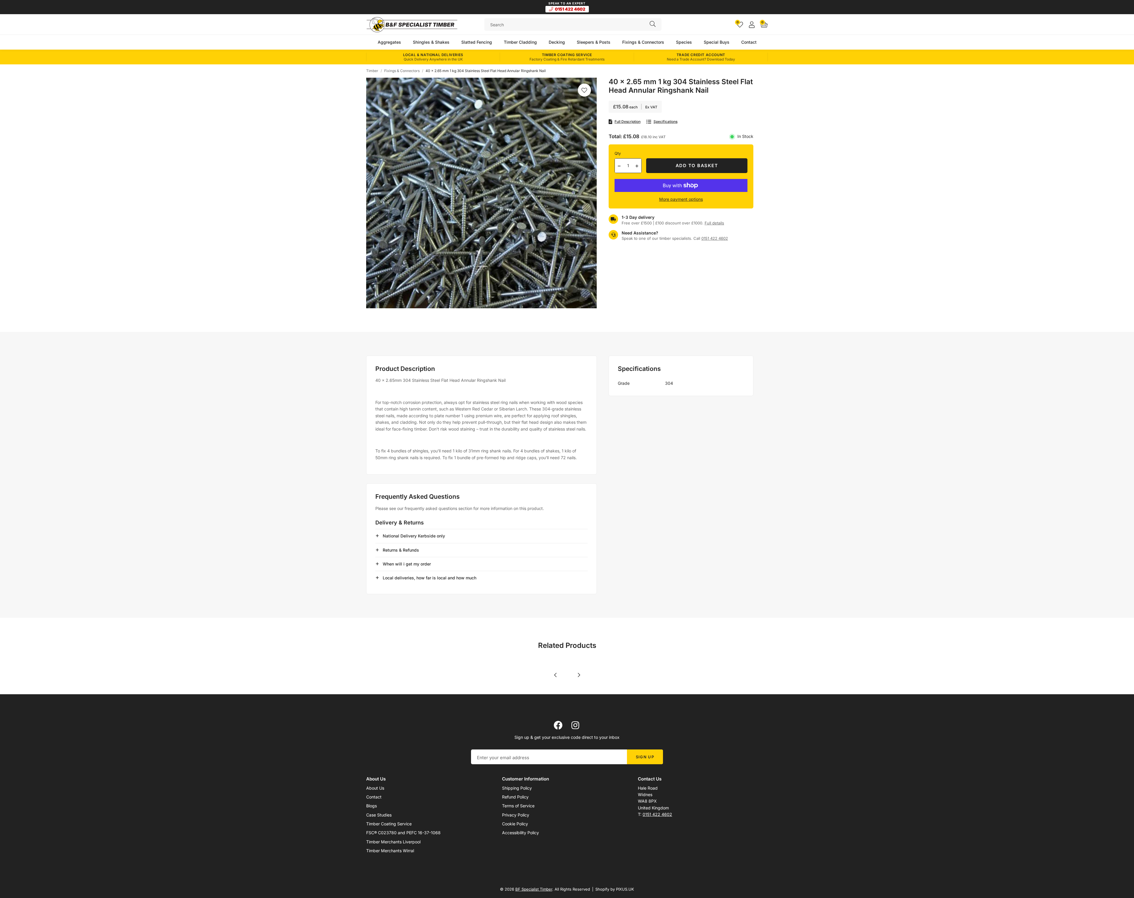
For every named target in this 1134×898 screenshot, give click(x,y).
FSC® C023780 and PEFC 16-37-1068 (403, 832)
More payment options (681, 199)
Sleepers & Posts (593, 42)
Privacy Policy (515, 814)
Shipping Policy (517, 788)
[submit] (653, 24)
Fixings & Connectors (643, 42)
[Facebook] (558, 725)
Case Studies (379, 814)
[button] (764, 24)
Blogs (371, 805)
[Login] (752, 24)
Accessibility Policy (520, 832)
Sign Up (645, 756)
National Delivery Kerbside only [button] (414, 535)
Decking (557, 42)
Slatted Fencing (476, 42)
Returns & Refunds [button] (401, 550)
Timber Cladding (520, 42)
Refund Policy (515, 796)
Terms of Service (518, 805)
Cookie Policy (515, 823)
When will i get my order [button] (407, 563)
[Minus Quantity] (619, 166)
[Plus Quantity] (637, 166)
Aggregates (389, 42)
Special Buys (716, 42)
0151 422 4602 (570, 9)
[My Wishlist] (740, 24)
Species (684, 42)
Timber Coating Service (389, 823)
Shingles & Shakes (431, 42)
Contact (749, 42)
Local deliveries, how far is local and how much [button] (429, 577)
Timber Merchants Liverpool (393, 841)
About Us (375, 788)
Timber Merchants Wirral (390, 850)
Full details (714, 223)
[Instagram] (575, 725)
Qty (618, 153)
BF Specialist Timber (412, 24)
